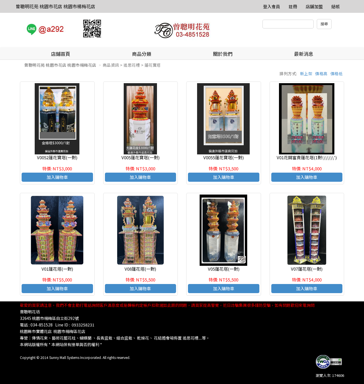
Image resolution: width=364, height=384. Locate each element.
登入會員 (271, 6)
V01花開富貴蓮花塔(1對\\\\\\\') (307, 157)
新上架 (306, 73)
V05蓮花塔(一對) (223, 269)
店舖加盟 (314, 6)
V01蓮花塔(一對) (57, 269)
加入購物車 (57, 177)
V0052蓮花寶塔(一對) (57, 157)
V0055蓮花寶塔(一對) (223, 157)
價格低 (336, 73)
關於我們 (222, 53)
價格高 (321, 73)
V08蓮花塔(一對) (140, 269)
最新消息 (303, 53)
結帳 (335, 6)
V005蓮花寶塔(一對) (140, 157)
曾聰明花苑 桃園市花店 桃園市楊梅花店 (55, 6)
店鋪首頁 (60, 53)
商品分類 (141, 53)
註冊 (293, 6)
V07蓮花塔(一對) (306, 269)
